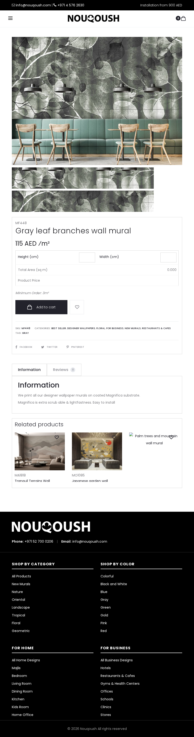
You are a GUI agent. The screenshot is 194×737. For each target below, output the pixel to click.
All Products (21, 576)
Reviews (63, 369)
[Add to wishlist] (77, 307)
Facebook (26, 347)
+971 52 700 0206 (39, 541)
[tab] (29, 370)
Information (29, 369)
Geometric (21, 630)
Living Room (21, 683)
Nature (17, 591)
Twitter (52, 347)
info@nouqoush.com (34, 5)
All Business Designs (117, 660)
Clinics (106, 707)
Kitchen (18, 699)
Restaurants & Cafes (156, 328)
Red (104, 630)
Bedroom (19, 675)
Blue (104, 591)
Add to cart (45, 307)
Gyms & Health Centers (120, 683)
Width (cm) (109, 256)
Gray (25, 333)
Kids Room (20, 707)
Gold (104, 615)
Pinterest (77, 347)
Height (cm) (28, 256)
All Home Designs (26, 660)
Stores (106, 714)
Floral (100, 328)
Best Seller (58, 328)
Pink (104, 623)
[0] (183, 18)
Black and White (114, 584)
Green (106, 607)
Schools (107, 699)
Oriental (18, 599)
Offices (107, 691)
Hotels (106, 668)
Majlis (16, 668)
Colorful (107, 576)
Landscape (21, 607)
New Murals (133, 328)
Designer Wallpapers (81, 328)
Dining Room (22, 691)
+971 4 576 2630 (70, 5)
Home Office (22, 714)
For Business (114, 328)
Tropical (18, 615)
